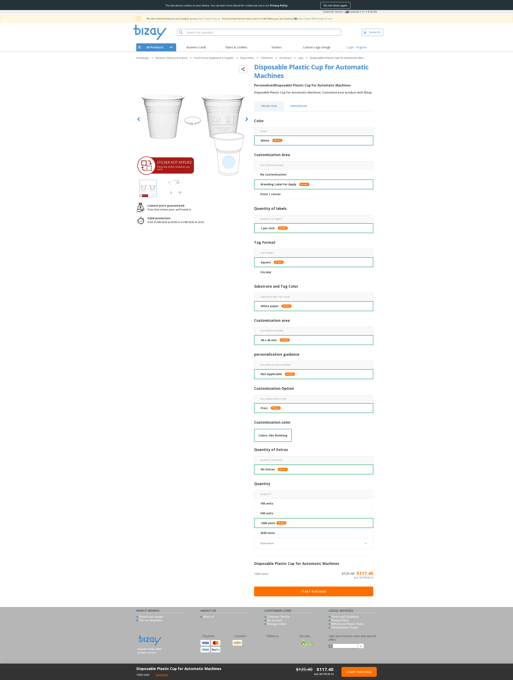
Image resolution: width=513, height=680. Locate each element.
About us (208, 616)
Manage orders (276, 623)
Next (246, 119)
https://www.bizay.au (209, 18)
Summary (162, 675)
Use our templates (150, 620)
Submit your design (150, 616)
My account (274, 620)
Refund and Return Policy (347, 623)
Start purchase (314, 591)
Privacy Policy (339, 620)
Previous (138, 119)
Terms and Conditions (344, 616)
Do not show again (335, 5)
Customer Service (333, 11)
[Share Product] (243, 69)
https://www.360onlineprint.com (315, 18)
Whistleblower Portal (343, 627)
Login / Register (356, 47)
